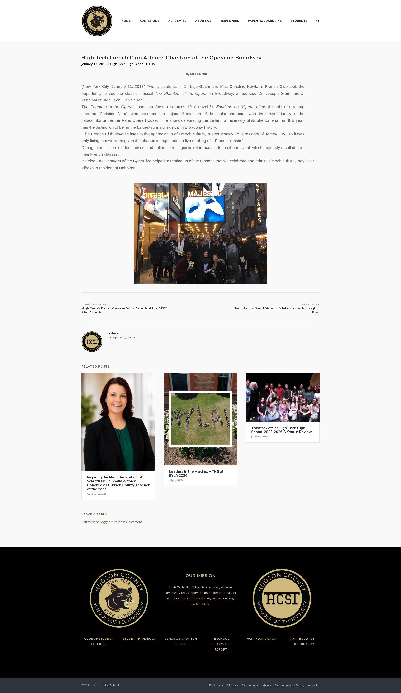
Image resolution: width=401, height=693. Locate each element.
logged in (107, 522)
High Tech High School (127, 64)
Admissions (149, 20)
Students (299, 20)
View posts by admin (122, 337)
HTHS (150, 64)
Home (126, 20)
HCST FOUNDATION (262, 638)
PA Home (232, 685)
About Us (203, 20)
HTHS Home (215, 685)
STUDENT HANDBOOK (139, 638)
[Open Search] (318, 21)
